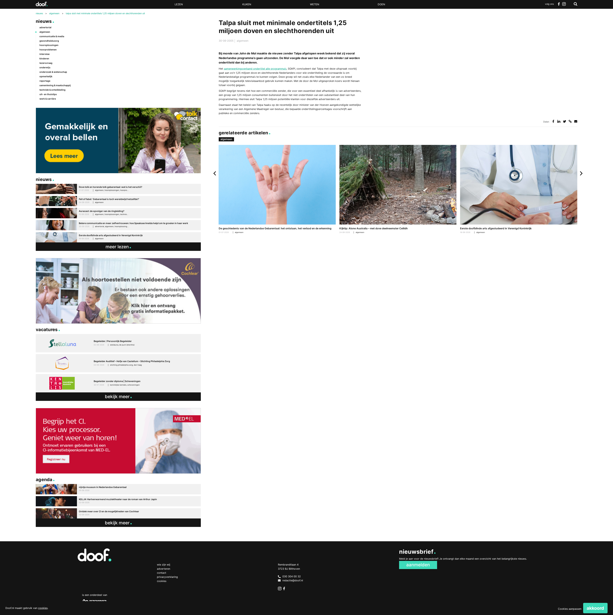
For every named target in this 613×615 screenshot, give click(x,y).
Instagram (564, 4)
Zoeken (575, 4)
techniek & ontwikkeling (52, 89)
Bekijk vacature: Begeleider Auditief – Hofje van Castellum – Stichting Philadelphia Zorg (118, 363)
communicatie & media (51, 36)
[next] (580, 173)
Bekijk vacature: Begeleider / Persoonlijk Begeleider (118, 343)
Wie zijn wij (163, 564)
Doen (381, 4)
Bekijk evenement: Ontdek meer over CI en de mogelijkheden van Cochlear (118, 513)
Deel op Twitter (564, 121)
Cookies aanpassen (569, 608)
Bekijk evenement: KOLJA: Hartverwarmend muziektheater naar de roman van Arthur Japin (118, 501)
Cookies (161, 581)
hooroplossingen (48, 45)
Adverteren (163, 568)
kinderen (44, 58)
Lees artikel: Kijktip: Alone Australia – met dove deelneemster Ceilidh (398, 189)
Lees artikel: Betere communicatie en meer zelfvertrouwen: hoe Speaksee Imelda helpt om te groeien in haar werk (118, 225)
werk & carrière (47, 98)
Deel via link (570, 121)
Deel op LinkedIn (558, 121)
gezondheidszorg (49, 40)
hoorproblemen (48, 49)
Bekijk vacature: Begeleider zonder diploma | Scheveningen (118, 383)
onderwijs (44, 67)
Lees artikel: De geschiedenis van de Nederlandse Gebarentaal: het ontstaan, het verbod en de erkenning (277, 189)
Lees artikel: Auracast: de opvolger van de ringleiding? (118, 213)
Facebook (558, 4)
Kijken (246, 4)
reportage (44, 80)
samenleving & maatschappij (55, 85)
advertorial (45, 27)
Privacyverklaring (167, 576)
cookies (43, 608)
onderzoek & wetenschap (53, 72)
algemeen (242, 40)
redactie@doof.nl (292, 580)
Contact (161, 572)
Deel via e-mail (575, 121)
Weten (314, 4)
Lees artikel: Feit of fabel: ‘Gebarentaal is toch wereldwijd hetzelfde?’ (118, 201)
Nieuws (44, 21)
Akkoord (595, 608)
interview (44, 54)
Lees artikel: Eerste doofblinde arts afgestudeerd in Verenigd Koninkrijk (518, 189)
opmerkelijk (45, 76)
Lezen (179, 4)
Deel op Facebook (553, 121)
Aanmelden (418, 564)
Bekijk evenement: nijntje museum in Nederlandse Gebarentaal (118, 489)
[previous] (215, 173)
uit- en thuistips (48, 94)
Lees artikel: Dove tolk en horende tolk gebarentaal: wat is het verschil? (118, 189)
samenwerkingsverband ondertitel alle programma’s (255, 68)
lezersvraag (45, 63)
